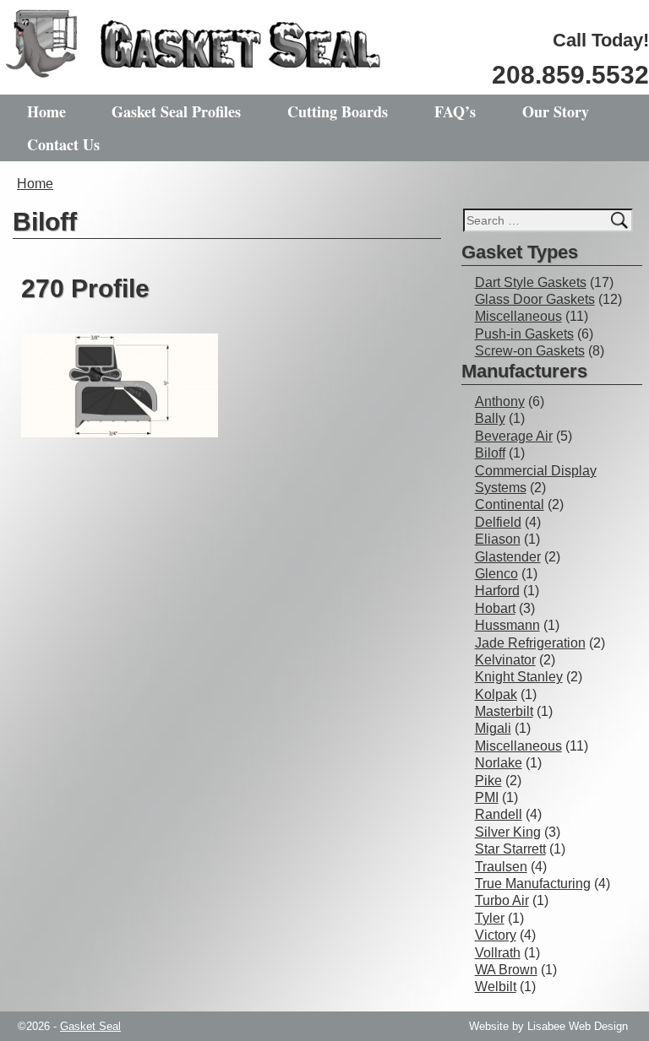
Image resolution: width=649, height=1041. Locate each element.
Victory (495, 935)
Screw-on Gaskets (530, 351)
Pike (488, 780)
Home (46, 111)
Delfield (498, 522)
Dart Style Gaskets (530, 282)
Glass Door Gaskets (535, 299)
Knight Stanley (519, 677)
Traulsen (501, 866)
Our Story (555, 111)
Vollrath (498, 953)
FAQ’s (455, 111)
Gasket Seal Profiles (176, 111)
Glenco (496, 574)
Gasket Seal (90, 1026)
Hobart (495, 608)
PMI (487, 797)
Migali (493, 728)
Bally (490, 418)
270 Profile (85, 288)
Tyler (489, 918)
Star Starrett (510, 849)
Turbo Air (502, 900)
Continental (509, 504)
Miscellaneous (518, 316)
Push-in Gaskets (524, 334)
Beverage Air (514, 436)
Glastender (508, 557)
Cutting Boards (337, 111)
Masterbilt (504, 711)
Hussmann (507, 625)
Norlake (498, 763)
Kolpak (496, 694)
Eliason (498, 539)
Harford (497, 590)
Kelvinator (505, 660)
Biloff (490, 453)
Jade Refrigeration (530, 643)
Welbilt (495, 986)
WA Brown (506, 969)
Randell (498, 814)
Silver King (508, 832)
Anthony (500, 401)
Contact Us (63, 144)
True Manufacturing (533, 883)
